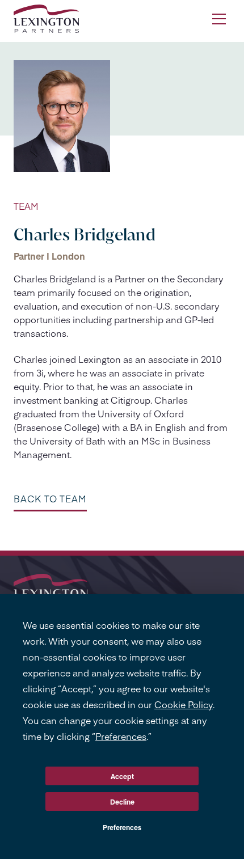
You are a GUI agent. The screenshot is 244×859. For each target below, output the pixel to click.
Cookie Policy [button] (183, 704)
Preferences (122, 827)
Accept (122, 776)
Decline (122, 801)
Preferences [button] (120, 736)
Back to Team (50, 498)
